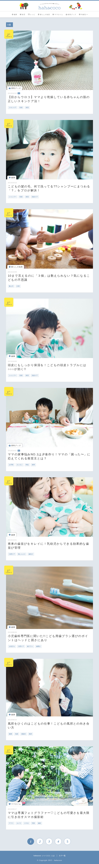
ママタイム (59, 14)
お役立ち (12, 646)
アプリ (11, 823)
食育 (23, 14)
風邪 (30, 734)
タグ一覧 (62, 856)
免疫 (16, 734)
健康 (15, 14)
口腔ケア (12, 554)
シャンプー (12, 197)
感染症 (23, 734)
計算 (18, 286)
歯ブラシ (30, 646)
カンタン (19, 465)
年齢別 (83, 14)
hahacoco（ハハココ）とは (44, 856)
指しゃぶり (21, 554)
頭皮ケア (35, 197)
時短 (27, 465)
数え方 (11, 286)
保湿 (27, 107)
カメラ (19, 823)
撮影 (39, 823)
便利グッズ (72, 14)
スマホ (26, 823)
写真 (33, 823)
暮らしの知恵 (45, 14)
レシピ (32, 14)
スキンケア (12, 107)
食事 (33, 465)
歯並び (31, 554)
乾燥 (21, 107)
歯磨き (38, 646)
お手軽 (11, 465)
